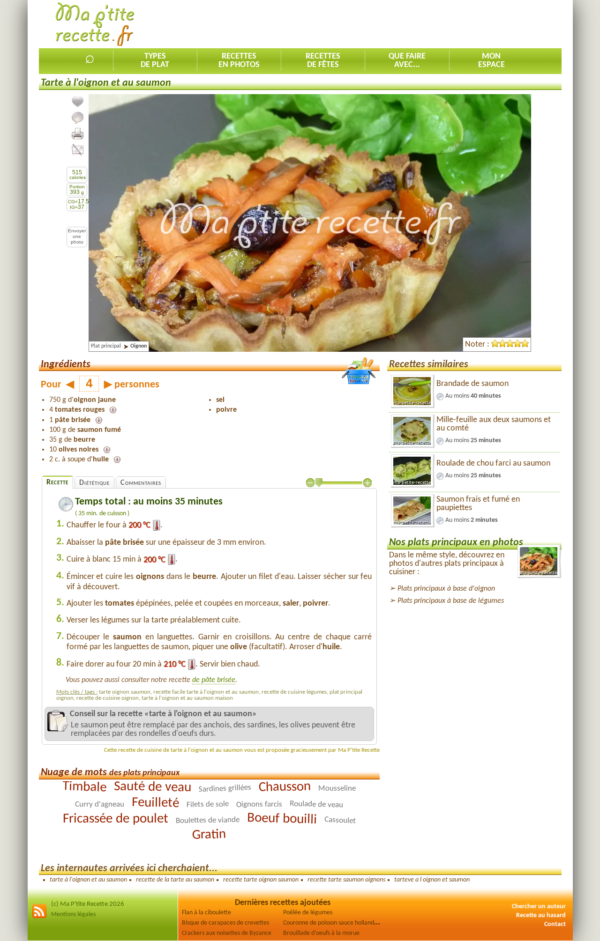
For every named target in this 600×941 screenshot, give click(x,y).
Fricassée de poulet (115, 819)
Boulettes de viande (208, 820)
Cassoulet (340, 820)
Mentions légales (73, 914)
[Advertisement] (391, 24)
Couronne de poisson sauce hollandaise (333, 922)
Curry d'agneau (99, 804)
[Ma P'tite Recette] (94, 24)
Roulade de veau (316, 804)
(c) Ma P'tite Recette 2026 (87, 904)
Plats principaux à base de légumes (451, 601)
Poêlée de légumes (307, 912)
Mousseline (337, 788)
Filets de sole (208, 804)
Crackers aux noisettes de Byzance (226, 933)
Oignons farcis (259, 804)
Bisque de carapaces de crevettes (225, 922)
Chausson (285, 787)
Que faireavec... (407, 60)
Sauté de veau (152, 786)
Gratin (209, 835)
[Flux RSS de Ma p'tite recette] (39, 916)
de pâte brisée (213, 680)
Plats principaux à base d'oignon (446, 589)
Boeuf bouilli (282, 819)
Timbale (84, 786)
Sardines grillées (225, 788)
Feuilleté (155, 803)
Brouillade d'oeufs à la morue (321, 933)
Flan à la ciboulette (206, 912)
